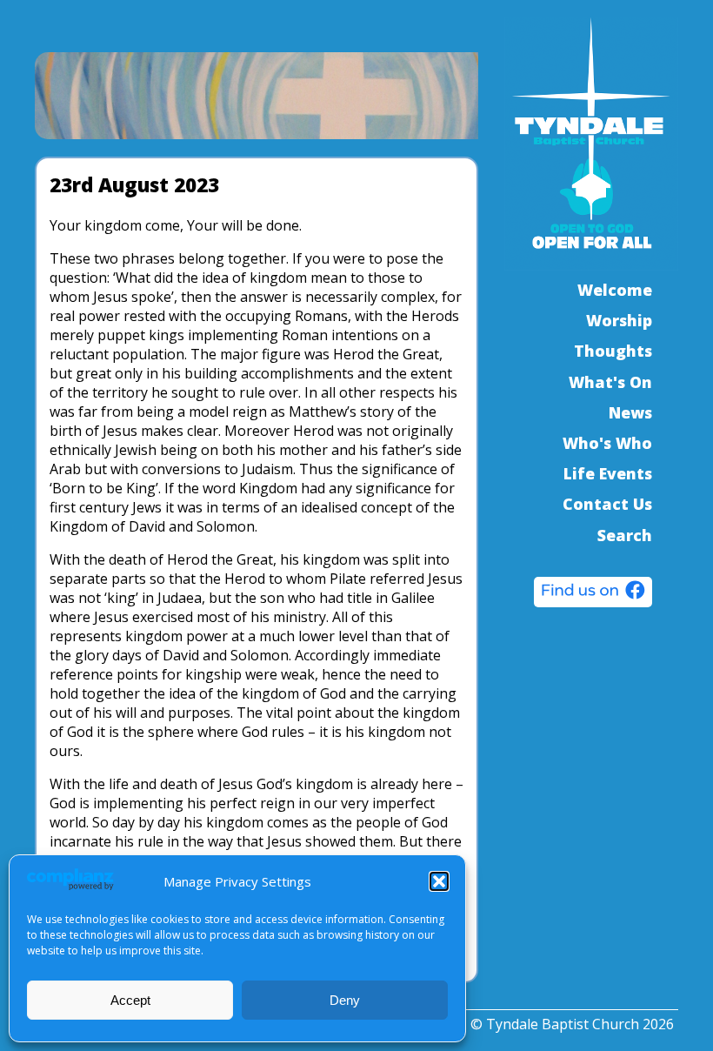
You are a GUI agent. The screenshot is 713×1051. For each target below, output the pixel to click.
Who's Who (607, 442)
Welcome (614, 289)
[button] (439, 881)
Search (624, 535)
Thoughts (613, 350)
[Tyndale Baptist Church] (593, 594)
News (630, 412)
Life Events (607, 473)
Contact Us (607, 503)
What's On (610, 382)
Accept (130, 1000)
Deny (345, 1000)
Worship (619, 320)
